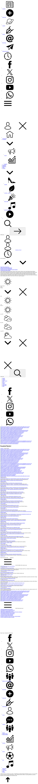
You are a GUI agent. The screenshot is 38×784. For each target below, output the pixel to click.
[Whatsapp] (9, 98)
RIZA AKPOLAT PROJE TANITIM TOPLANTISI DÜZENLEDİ (11, 429)
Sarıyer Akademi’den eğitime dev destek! (6, 572)
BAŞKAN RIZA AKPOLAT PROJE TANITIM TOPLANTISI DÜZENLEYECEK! (14, 431)
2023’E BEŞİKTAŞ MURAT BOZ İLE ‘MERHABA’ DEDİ (10, 469)
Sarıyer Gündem (3, 503)
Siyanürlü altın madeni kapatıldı (5, 270)
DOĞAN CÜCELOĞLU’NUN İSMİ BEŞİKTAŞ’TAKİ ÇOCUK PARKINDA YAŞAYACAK (15, 441)
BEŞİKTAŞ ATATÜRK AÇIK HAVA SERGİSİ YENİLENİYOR (10, 554)
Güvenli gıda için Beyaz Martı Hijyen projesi (7, 580)
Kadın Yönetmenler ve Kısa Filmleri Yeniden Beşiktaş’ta (9, 443)
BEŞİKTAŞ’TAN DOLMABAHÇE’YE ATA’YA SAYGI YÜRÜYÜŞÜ (12, 549)
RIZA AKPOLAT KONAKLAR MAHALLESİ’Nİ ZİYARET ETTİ (11, 436)
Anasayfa (1, 448)
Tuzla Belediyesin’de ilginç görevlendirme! (7, 567)
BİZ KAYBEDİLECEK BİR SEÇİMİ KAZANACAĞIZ (9, 438)
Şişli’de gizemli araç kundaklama (5, 588)
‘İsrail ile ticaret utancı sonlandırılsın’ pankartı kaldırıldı (9, 269)
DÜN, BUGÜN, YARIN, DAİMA (5, 545)
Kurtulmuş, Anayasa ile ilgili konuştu (6, 268)
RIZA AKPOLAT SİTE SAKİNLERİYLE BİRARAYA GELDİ (10, 434)
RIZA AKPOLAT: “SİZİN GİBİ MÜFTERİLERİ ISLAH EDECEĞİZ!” (11, 455)
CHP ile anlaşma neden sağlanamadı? (6, 267)
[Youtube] (9, 90)
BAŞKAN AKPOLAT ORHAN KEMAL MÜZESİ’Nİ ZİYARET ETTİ (12, 584)
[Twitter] (9, 75)
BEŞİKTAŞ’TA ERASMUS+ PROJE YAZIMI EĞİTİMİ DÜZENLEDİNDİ (12, 523)
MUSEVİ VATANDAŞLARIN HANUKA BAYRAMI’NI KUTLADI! (11, 473)
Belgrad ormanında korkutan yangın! (6, 575)
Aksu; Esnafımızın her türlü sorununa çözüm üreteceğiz (9, 462)
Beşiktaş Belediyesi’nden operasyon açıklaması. (7, 475)
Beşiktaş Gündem (3, 476)
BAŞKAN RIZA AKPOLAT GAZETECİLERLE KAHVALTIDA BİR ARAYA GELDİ (14, 427)
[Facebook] (9, 394)
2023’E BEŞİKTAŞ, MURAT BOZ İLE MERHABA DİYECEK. (10, 471)
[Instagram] (9, 83)
